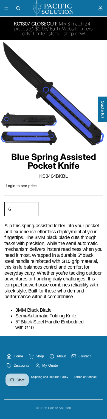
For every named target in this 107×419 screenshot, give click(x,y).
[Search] (18, 8)
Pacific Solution (59, 408)
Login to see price (21, 185)
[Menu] (6, 8)
